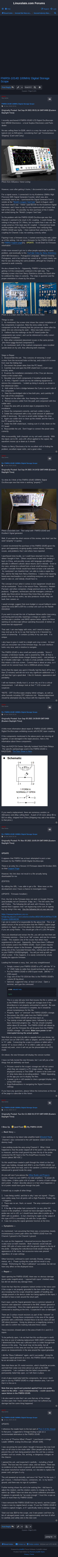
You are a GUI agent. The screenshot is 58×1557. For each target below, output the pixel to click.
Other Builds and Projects (39, 1175)
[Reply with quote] (50, 99)
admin (4, 96)
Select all (17, 989)
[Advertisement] (29, 44)
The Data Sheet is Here (22, 751)
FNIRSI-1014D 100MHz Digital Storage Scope (25, 80)
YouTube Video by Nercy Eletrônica (41, 253)
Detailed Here (45, 1137)
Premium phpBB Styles (37, 1552)
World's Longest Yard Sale (24, 202)
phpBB (21, 1549)
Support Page (13, 868)
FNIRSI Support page (13, 243)
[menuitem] (7, 9)
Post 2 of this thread (47, 1429)
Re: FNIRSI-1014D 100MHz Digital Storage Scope (19, 463)
